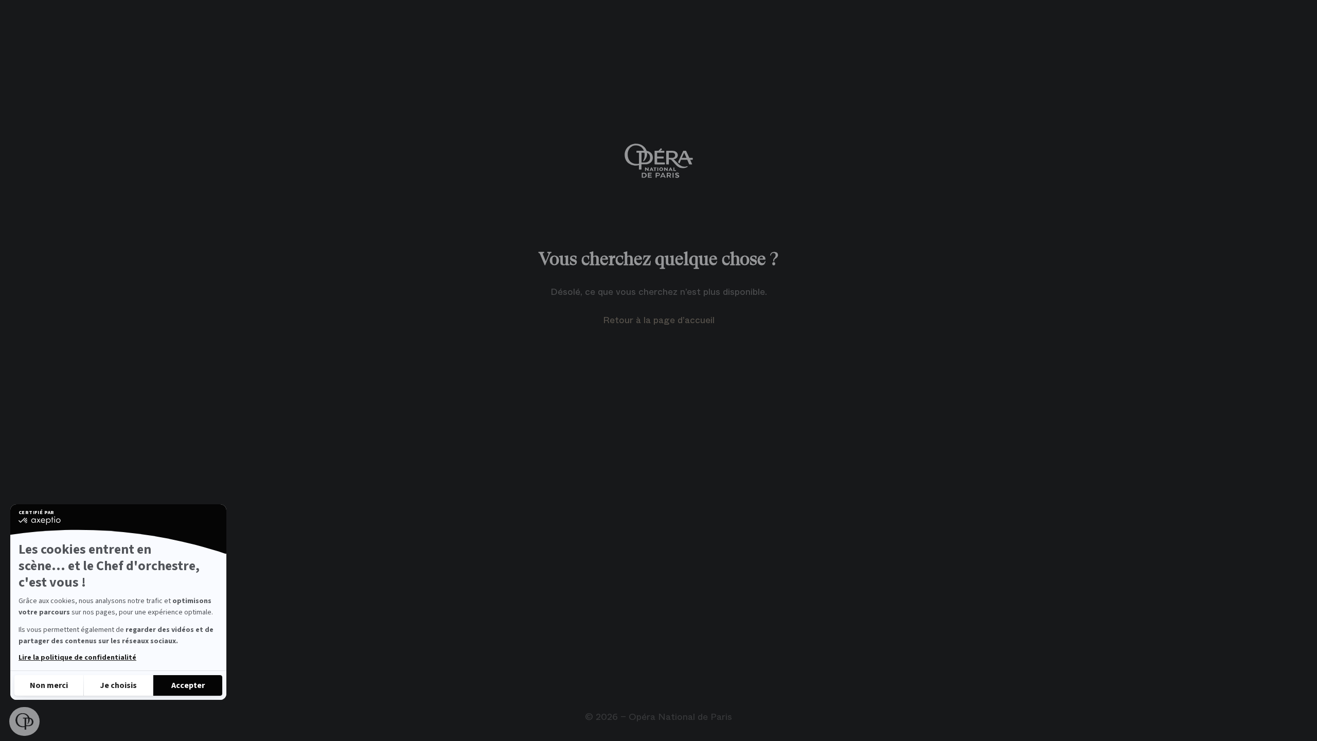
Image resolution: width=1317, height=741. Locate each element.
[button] (24, 721)
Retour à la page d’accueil (659, 320)
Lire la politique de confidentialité (77, 657)
